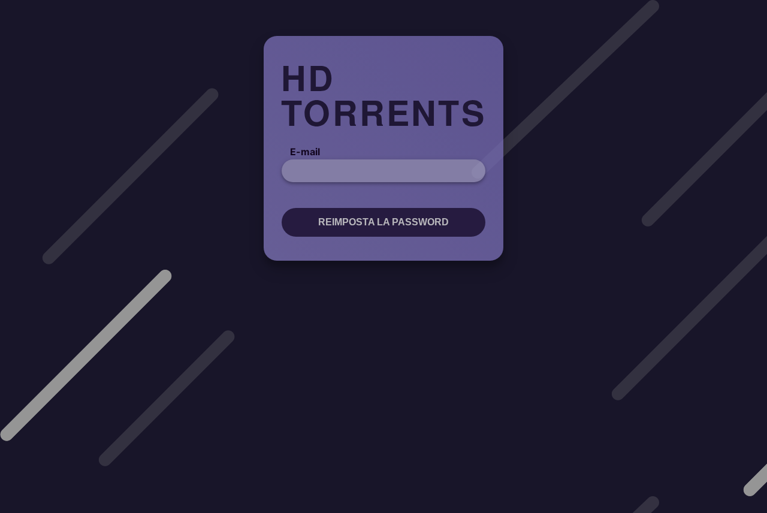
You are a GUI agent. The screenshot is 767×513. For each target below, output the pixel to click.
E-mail (305, 152)
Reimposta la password (383, 222)
